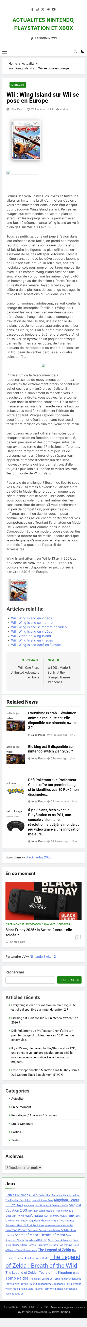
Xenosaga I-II (71, 1288)
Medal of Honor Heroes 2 (59, 1210)
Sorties (16, 1132)
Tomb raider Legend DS (41, 1279)
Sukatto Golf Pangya (60, 1244)
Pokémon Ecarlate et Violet (59, 1225)
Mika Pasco (17, 109)
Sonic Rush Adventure (60, 1240)
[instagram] (37, 9)
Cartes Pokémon (16, 1195)
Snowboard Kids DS (36, 1240)
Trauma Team (41, 1288)
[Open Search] (75, 51)
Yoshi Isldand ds (14, 1293)
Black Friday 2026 (38, 857)
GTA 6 (33, 1195)
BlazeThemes (61, 1311)
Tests (15, 1140)
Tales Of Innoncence (26, 1250)
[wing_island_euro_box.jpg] (17, 590)
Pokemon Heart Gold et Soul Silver (25, 1225)
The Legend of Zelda (54, 1250)
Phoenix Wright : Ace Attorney (57, 1220)
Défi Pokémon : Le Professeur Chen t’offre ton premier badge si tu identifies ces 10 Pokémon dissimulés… (42, 1035)
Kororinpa (29, 1205)
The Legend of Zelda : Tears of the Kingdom (38, 1273)
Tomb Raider (16, 1278)
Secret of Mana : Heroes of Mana (40, 1235)
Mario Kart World (36, 1211)
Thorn (76, 1273)
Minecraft (27, 1215)
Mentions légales (62, 1307)
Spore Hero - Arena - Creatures (31, 1245)
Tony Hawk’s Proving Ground (21, 1284)
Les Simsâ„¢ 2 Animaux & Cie (51, 1205)
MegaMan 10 (12, 1215)
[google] (48, 9)
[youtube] (54, 9)
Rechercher (14, 972)
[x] (43, 9)
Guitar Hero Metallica (50, 1195)
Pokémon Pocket (16, 1230)
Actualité (18, 85)
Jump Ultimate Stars (42, 1200)
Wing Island (56, 1288)
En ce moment (14, 924)
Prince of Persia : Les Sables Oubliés (49, 1230)
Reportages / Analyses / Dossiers (47, 924)
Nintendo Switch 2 (43, 957)
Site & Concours (22, 1124)
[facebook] (32, 9)
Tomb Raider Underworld (67, 1278)
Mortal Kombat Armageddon (24, 1220)
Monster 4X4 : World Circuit (49, 1215)
